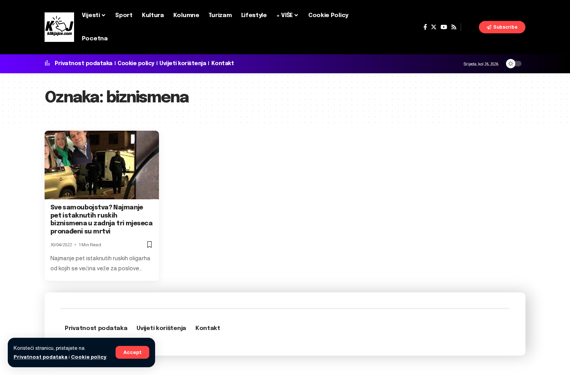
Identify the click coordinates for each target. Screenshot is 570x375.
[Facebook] (425, 27)
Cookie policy (88, 357)
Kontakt (222, 63)
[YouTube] (444, 27)
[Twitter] (434, 27)
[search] (470, 27)
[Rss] (454, 27)
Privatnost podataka (40, 357)
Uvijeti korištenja (182, 63)
